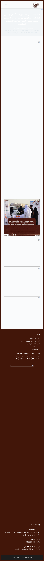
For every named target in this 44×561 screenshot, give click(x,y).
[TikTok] (17, 358)
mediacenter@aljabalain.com (25, 549)
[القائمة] (6, 5)
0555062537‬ (30, 542)
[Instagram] (33, 358)
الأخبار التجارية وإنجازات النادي (30, 341)
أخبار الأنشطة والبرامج (32, 344)
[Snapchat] (28, 358)
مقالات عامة (36, 347)
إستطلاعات (36, 350)
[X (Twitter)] (38, 358)
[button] (22, 253)
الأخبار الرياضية (35, 339)
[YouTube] (22, 358)
